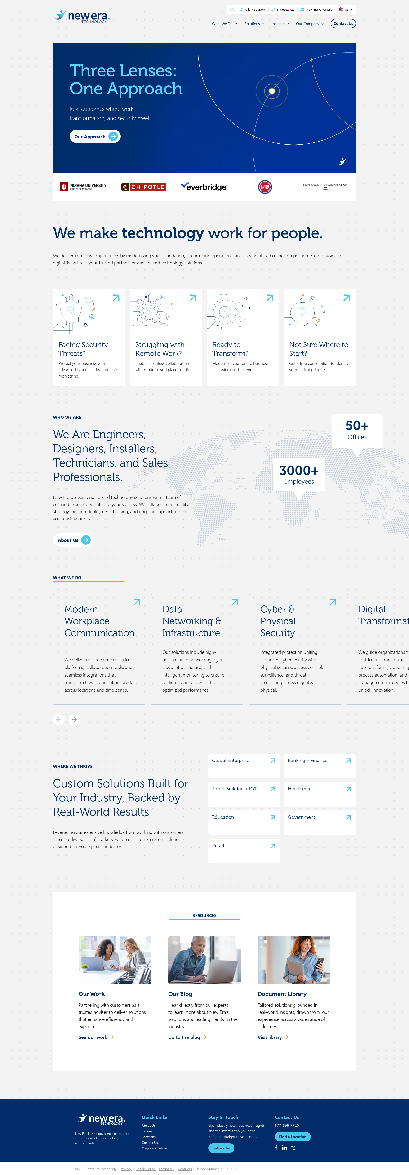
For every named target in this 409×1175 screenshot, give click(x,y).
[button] (115, 990)
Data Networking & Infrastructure (191, 620)
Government (301, 817)
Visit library (270, 1037)
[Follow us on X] (293, 1148)
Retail (218, 845)
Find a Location (293, 1136)
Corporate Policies (155, 1148)
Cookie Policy (146, 1168)
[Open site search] (232, 9)
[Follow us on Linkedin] (284, 1147)
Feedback (166, 1168)
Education (223, 817)
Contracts (185, 1168)
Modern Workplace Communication (99, 620)
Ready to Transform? (230, 349)
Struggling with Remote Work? (160, 349)
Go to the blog (184, 1037)
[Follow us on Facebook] (276, 1147)
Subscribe (221, 1147)
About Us (68, 540)
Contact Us (150, 1142)
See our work (93, 1037)
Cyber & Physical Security (278, 620)
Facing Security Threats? (83, 349)
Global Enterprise (230, 760)
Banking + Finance (308, 760)
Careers (147, 1131)
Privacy (126, 1168)
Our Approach (90, 136)
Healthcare (300, 789)
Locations (149, 1137)
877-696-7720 (287, 1125)
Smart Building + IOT (234, 789)
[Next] (74, 719)
